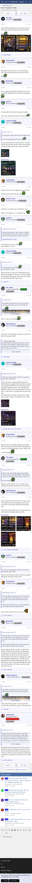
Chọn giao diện (6, 860)
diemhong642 (8, 794)
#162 (29, 67)
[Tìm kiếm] (30, 2)
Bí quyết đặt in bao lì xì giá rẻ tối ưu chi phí (17, 810)
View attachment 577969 (9, 239)
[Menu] (2, 2)
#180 (29, 725)
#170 (29, 295)
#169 (29, 257)
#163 (29, 87)
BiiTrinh (7, 813)
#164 (29, 108)
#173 (29, 441)
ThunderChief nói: (7, 470)
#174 (29, 465)
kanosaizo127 (8, 784)
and (12, 429)
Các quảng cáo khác (18, 794)
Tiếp (25, 13)
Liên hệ (3, 867)
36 (21, 13)
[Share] (27, 24)
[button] (16, 864)
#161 (29, 24)
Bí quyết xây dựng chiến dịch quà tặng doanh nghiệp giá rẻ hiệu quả (17, 791)
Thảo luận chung (17, 784)
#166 (29, 186)
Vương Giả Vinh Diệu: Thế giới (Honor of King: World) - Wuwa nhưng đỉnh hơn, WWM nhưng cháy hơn (18, 780)
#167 (29, 205)
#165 (29, 127)
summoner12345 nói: (8, 229)
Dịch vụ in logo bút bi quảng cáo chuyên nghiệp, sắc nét (16, 801)
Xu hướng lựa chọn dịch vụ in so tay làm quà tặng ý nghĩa (18, 820)
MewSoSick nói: (6, 730)
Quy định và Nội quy (6, 870)
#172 (29, 369)
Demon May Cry (6, 10)
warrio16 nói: (6, 132)
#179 (29, 682)
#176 (29, 562)
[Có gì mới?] (26, 2)
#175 (29, 497)
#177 (29, 588)
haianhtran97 (8, 803)
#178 (29, 627)
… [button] (13, 13)
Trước (7, 13)
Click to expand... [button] (16, 314)
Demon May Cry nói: (8, 373)
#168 (29, 224)
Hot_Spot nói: (6, 300)
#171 (29, 330)
